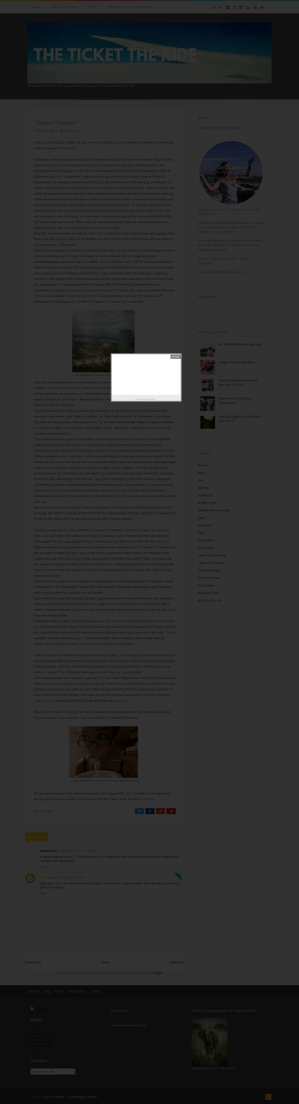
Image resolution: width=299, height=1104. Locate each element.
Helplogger (151, 399)
